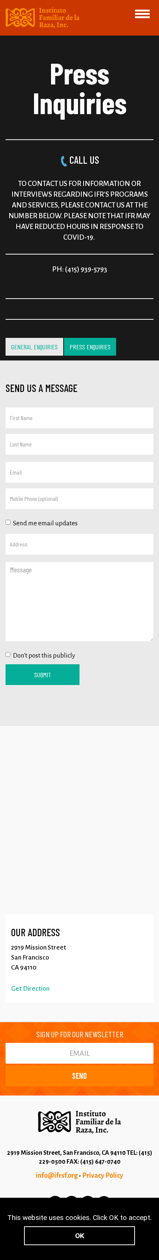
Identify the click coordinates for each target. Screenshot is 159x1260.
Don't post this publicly (44, 655)
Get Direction (30, 988)
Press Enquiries (90, 347)
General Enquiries (34, 347)
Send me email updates (45, 523)
